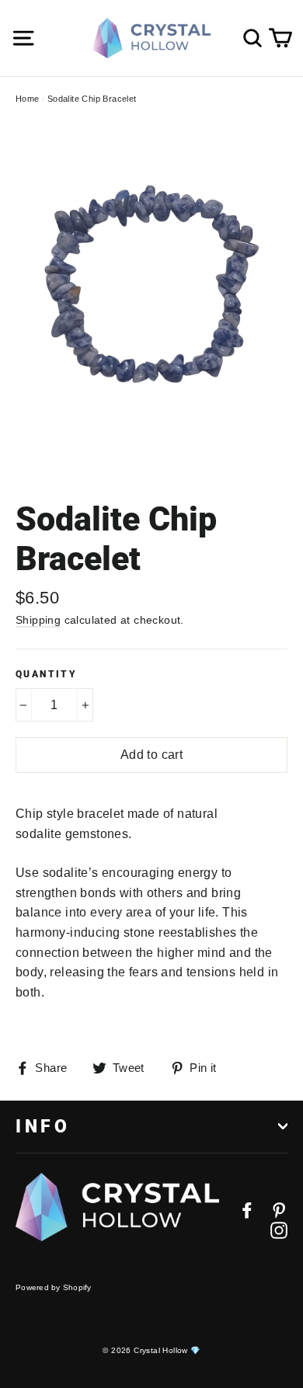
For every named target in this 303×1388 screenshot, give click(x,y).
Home (28, 98)
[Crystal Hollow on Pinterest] (278, 1209)
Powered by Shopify (54, 1287)
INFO (43, 1126)
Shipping (38, 620)
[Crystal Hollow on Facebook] (247, 1209)
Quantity (46, 674)
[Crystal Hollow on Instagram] (278, 1229)
